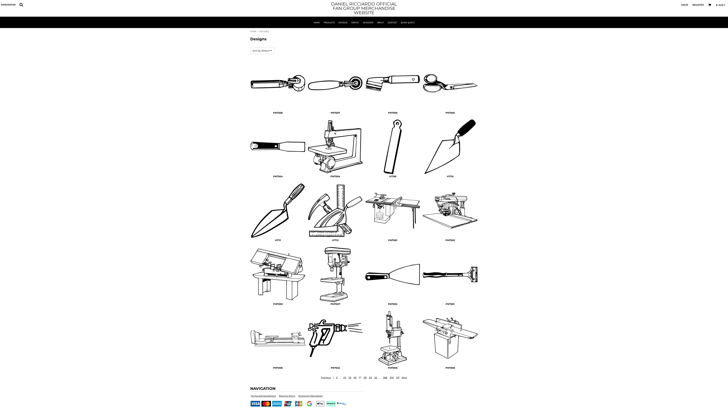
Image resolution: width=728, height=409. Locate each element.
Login (684, 4)
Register (698, 4)
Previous (326, 377)
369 (385, 377)
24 (344, 377)
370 (392, 377)
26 (355, 377)
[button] (21, 5)
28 (365, 377)
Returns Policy (287, 395)
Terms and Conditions (263, 395)
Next (404, 377)
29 (370, 377)
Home (253, 31)
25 (349, 377)
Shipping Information (310, 395)
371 (397, 377)
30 (375, 377)
